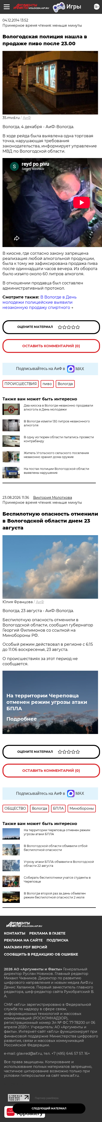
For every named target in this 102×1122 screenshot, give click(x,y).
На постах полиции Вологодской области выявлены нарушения (56, 471)
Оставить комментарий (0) (51, 346)
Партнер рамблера (46, 1098)
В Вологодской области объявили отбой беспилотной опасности (55, 848)
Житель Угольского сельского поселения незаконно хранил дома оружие (56, 455)
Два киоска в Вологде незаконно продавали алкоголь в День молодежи (58, 407)
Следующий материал (49, 1108)
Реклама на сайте (23, 940)
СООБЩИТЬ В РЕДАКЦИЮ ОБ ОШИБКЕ (41, 954)
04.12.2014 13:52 (15, 20)
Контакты (14, 933)
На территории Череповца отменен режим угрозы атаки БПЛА (46, 702)
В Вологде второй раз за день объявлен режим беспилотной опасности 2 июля (55, 895)
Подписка (57, 940)
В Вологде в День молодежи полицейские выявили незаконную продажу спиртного (39, 302)
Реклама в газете (47, 933)
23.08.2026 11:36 (15, 497)
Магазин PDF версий (25, 947)
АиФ (27, 117)
